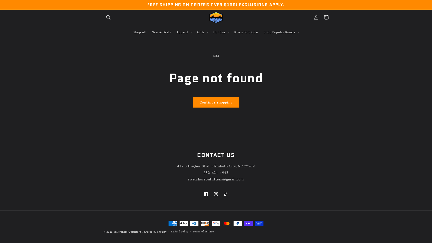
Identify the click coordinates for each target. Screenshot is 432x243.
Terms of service (203, 231)
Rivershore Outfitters (127, 231)
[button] (108, 17)
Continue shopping (216, 102)
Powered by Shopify (154, 231)
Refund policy (179, 231)
